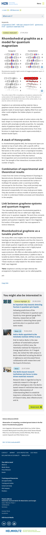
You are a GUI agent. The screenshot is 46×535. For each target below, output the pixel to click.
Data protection (22, 453)
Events (4, 472)
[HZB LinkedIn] (4, 524)
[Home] (10, 3)
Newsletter (26, 455)
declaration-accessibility (10, 455)
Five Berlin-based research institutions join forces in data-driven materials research (25, 374)
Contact (5, 453)
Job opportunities (7, 481)
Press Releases (6, 470)
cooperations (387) (8, 25)
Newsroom (35, 407)
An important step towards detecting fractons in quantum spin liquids (27, 306)
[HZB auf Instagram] (9, 524)
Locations (5, 513)
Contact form (6, 511)
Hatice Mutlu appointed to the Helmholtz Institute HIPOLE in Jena (26, 335)
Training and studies (8, 483)
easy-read (34, 453)
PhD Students (6, 488)
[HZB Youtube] (14, 524)
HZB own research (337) (25, 25)
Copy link (5, 283)
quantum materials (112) (15, 27)
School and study (7, 486)
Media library (6, 467)
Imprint (12, 453)
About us (4, 464)
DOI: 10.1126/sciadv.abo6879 (11, 442)
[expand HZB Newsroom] (20, 10)
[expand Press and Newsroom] (8, 10)
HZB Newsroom (14, 10)
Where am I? (7, 16)
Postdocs (4, 491)
